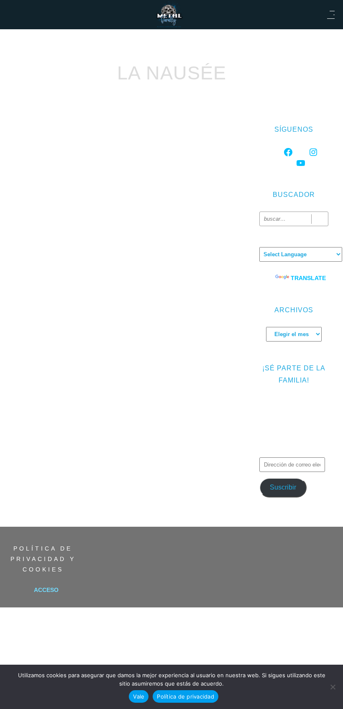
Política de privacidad (185, 696)
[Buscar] (319, 219)
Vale (138, 696)
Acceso (46, 590)
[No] (332, 687)
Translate (308, 278)
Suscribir (283, 487)
